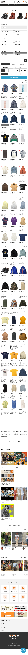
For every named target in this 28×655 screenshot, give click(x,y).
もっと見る (25, 529)
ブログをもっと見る (23, 557)
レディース (9, 4)
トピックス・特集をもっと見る (14, 525)
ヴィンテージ (21, 4)
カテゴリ (15, 4)
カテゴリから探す (6, 7)
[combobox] (14, 60)
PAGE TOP (13, 643)
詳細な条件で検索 (14, 77)
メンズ (3, 4)
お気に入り (18, 2)
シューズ (12, 7)
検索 (25, 60)
